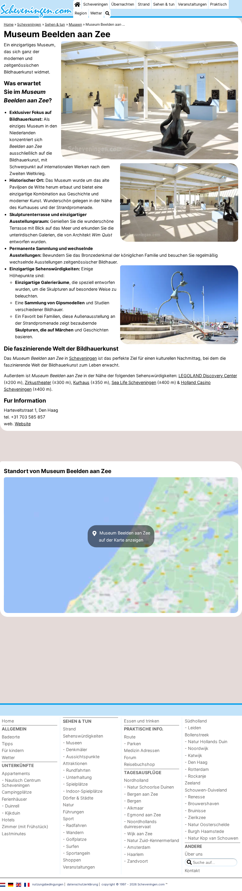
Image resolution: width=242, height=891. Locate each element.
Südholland (196, 720)
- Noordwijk (196, 748)
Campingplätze (17, 791)
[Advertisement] (121, 446)
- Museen (72, 742)
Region (81, 13)
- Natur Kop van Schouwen (211, 838)
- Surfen (71, 846)
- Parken (132, 743)
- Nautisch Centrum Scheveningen (21, 783)
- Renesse (195, 796)
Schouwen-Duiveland (206, 789)
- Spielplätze (75, 784)
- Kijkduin (11, 812)
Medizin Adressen (141, 750)
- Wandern (73, 832)
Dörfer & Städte (78, 797)
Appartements (16, 773)
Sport (68, 818)
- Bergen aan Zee (141, 794)
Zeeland (192, 782)
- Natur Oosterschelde (207, 824)
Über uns (194, 853)
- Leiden (193, 727)
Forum (130, 757)
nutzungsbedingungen (47, 884)
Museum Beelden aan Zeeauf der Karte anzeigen (124, 536)
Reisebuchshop (139, 764)
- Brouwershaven (202, 803)
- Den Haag (196, 762)
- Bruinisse (195, 810)
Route (129, 736)
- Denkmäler (75, 749)
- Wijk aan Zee (138, 833)
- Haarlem (134, 854)
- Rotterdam (197, 769)
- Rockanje (195, 776)
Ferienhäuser (14, 799)
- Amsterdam (137, 847)
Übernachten (122, 4)
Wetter (96, 13)
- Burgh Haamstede (204, 831)
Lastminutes (14, 833)
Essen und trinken (141, 720)
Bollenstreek (197, 734)
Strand (144, 4)
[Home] (77, 4)
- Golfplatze (74, 839)
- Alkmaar (133, 807)
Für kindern (13, 750)
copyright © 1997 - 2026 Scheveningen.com (133, 884)
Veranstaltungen (192, 4)
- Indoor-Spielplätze (82, 791)
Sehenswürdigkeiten (83, 735)
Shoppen (72, 859)
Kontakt (192, 870)
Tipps (7, 743)
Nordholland (136, 780)
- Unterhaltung (77, 777)
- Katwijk (193, 755)
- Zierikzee (195, 817)
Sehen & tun (163, 4)
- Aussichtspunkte (81, 756)
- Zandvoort (136, 861)
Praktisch (218, 4)
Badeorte (11, 736)
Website (23, 423)
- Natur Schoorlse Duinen (149, 786)
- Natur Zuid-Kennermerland (151, 840)
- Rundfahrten (76, 770)
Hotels (8, 819)
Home (8, 720)
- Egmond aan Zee (142, 814)
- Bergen (132, 800)
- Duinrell (10, 805)
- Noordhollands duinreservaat (140, 824)
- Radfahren (74, 825)
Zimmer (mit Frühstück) (25, 826)
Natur (68, 804)
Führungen (73, 811)
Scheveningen (95, 4)
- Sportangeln (76, 853)
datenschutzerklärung (82, 884)
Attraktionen (75, 763)
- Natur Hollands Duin (206, 741)
